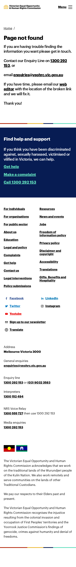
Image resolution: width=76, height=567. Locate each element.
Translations (48, 269)
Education (11, 239)
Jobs (42, 224)
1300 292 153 (13, 382)
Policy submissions (17, 286)
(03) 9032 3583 (38, 382)
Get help (11, 167)
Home (8, 28)
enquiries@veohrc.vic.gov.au (38, 75)
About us (10, 232)
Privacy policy (49, 243)
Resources (47, 209)
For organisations (16, 216)
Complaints (12, 255)
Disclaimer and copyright (50, 252)
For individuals (14, 209)
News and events (51, 216)
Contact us (11, 270)
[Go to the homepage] (22, 7)
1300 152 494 (13, 396)
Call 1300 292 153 (20, 182)
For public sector (16, 224)
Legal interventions (18, 278)
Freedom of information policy (52, 234)
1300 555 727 (13, 413)
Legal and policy (15, 247)
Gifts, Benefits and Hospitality (52, 279)
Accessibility (48, 261)
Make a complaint (20, 175)
